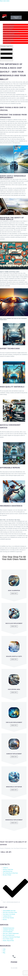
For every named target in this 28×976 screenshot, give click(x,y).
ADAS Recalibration (7, 29)
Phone (14, 962)
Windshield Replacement (8, 24)
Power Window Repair (8, 38)
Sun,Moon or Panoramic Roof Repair (11, 36)
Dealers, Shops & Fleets (8, 40)
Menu (11, 14)
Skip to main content (4, 0)
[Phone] (14, 956)
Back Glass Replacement (8, 33)
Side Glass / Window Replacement (11, 31)
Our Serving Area (7, 43)
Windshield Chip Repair (8, 27)
